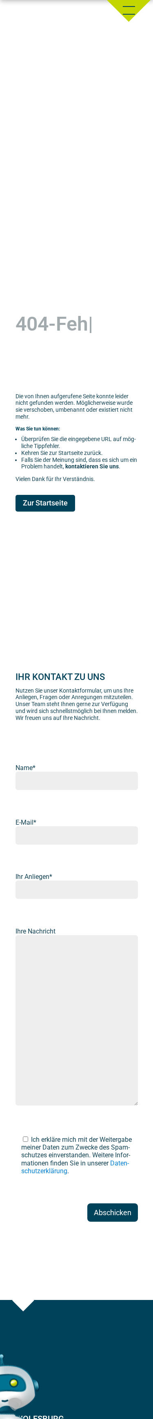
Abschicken (112, 1212)
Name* (25, 768)
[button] (14, 1404)
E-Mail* (26, 822)
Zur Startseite (45, 503)
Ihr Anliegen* (34, 877)
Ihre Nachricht (35, 931)
